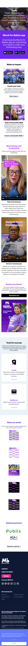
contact (5, 569)
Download (14, 407)
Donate (6, 576)
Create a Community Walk (13, 135)
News (3, 599)
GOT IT (14, 643)
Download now (14, 295)
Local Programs (18, 597)
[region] (14, 637)
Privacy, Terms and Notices (8, 628)
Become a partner (13, 546)
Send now (14, 379)
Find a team (13, 96)
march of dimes (7, 572)
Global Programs (19, 594)
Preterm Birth (5, 597)
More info (14, 639)
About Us (4, 594)
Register (14, 26)
